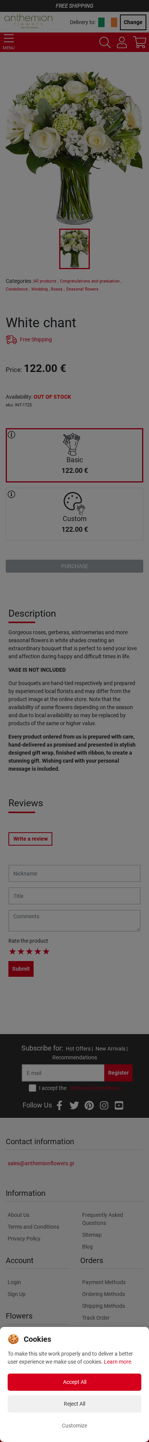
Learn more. (118, 1362)
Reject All (74, 1404)
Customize (74, 1426)
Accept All (74, 1382)
